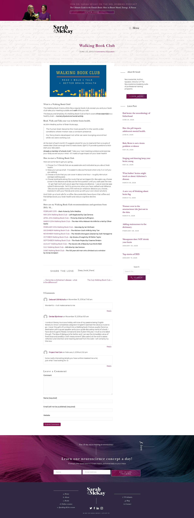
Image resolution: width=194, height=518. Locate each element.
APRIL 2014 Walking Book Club (56, 218)
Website (46, 415)
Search (136, 267)
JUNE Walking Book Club (53, 251)
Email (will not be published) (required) (59, 407)
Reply (109, 311)
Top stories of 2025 (131, 254)
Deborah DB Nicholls (57, 300)
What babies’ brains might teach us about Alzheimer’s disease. (135, 176)
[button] (137, 277)
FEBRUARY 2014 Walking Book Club (58, 227)
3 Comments (100, 52)
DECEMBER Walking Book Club (56, 230)
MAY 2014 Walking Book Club (55, 215)
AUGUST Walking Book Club (55, 244)
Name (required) (50, 398)
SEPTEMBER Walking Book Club (56, 240)
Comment (47, 375)
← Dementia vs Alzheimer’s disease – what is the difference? (60, 281)
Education (110, 52)
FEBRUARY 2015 (50, 211)
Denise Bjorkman (56, 316)
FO (109, 513)
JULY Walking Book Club (53, 247)
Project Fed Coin (55, 352)
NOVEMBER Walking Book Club (56, 234)
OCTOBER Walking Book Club (55, 237)
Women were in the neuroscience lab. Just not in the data (135, 209)
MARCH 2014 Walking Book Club (56, 221)
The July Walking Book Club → (99, 280)
